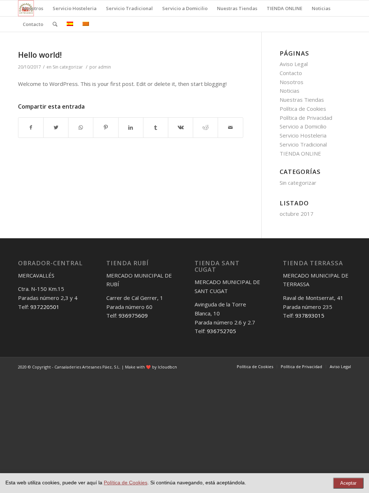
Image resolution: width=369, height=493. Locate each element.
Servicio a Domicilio (303, 126)
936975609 (133, 315)
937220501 (44, 306)
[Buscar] (55, 24)
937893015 (309, 315)
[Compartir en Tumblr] (155, 128)
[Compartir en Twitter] (56, 128)
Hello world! (40, 55)
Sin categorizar (68, 67)
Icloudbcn (167, 367)
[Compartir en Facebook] (30, 128)
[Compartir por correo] (230, 128)
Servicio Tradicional (303, 144)
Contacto (291, 73)
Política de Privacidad (306, 117)
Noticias (289, 90)
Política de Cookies (303, 108)
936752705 (221, 331)
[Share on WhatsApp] (80, 128)
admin (104, 67)
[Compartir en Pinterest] (105, 128)
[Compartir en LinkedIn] (131, 128)
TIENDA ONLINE (300, 153)
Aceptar (348, 483)
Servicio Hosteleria (303, 135)
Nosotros (291, 82)
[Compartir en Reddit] (205, 128)
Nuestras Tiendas (302, 99)
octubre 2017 (297, 213)
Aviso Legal (294, 63)
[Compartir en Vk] (180, 128)
